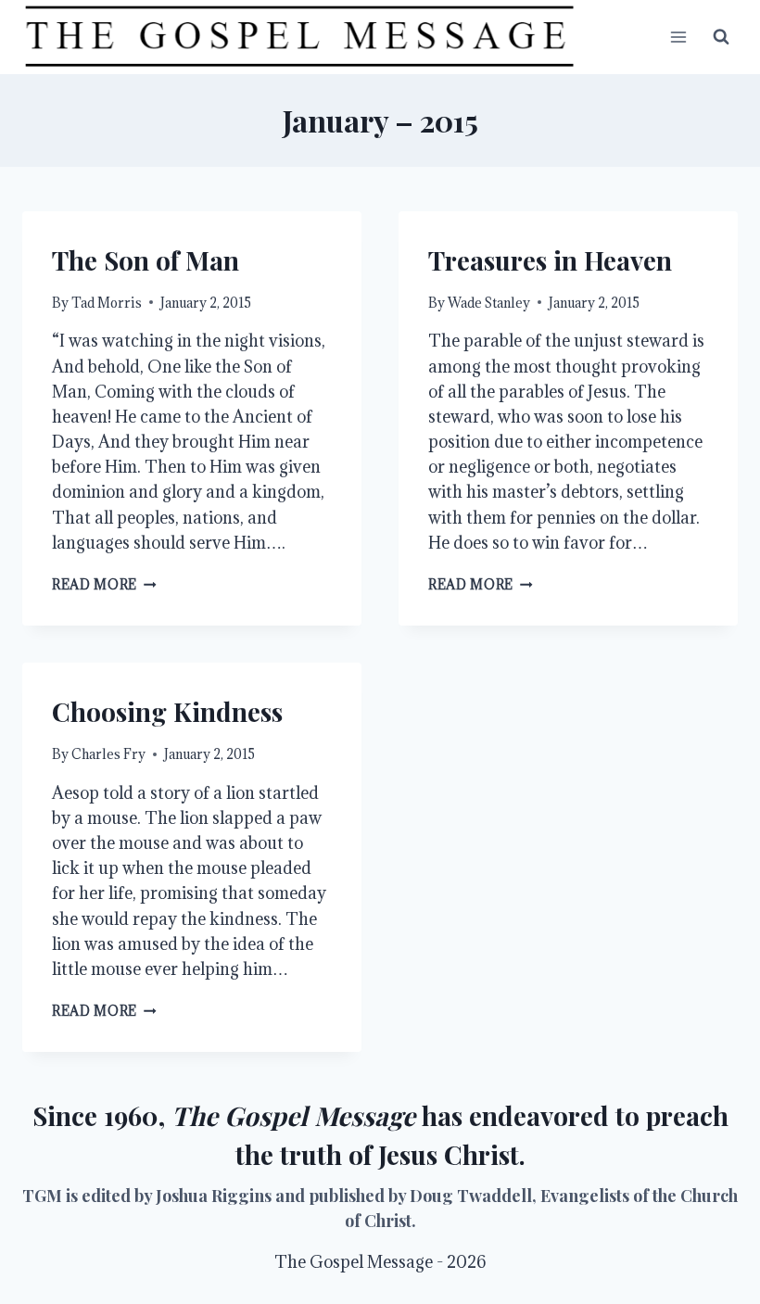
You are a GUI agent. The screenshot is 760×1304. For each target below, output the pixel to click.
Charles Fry (108, 754)
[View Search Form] (721, 37)
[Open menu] (678, 36)
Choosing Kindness (167, 711)
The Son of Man (145, 260)
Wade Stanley (489, 302)
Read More (104, 584)
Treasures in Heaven (550, 260)
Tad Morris (106, 302)
